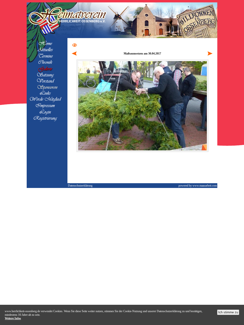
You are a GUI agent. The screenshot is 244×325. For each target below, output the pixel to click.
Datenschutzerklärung (80, 185)
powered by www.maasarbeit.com (197, 185)
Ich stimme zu (228, 312)
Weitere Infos (13, 318)
